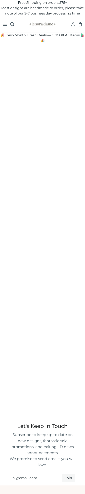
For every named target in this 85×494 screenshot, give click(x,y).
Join (68, 478)
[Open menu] (3, 24)
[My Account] (71, 24)
